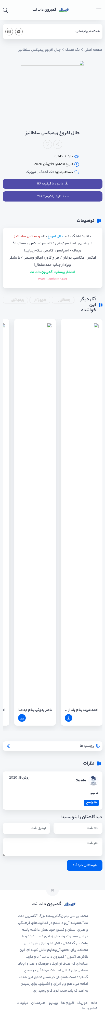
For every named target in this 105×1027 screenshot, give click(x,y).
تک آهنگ (46, 172)
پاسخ (89, 802)
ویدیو (53, 1003)
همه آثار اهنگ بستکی (64, 300)
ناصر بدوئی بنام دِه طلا (35, 710)
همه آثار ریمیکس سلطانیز (17, 300)
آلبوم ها (67, 1003)
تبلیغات (22, 1003)
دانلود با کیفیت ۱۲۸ (50, 183)
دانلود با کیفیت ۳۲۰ (50, 196)
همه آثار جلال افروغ (40, 300)
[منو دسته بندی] (98, 10)
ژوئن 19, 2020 (19, 778)
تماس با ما (89, 1008)
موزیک (31, 172)
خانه (94, 1003)
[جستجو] (5, 10)
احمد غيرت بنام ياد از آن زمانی (82, 710)
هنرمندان (38, 1003)
